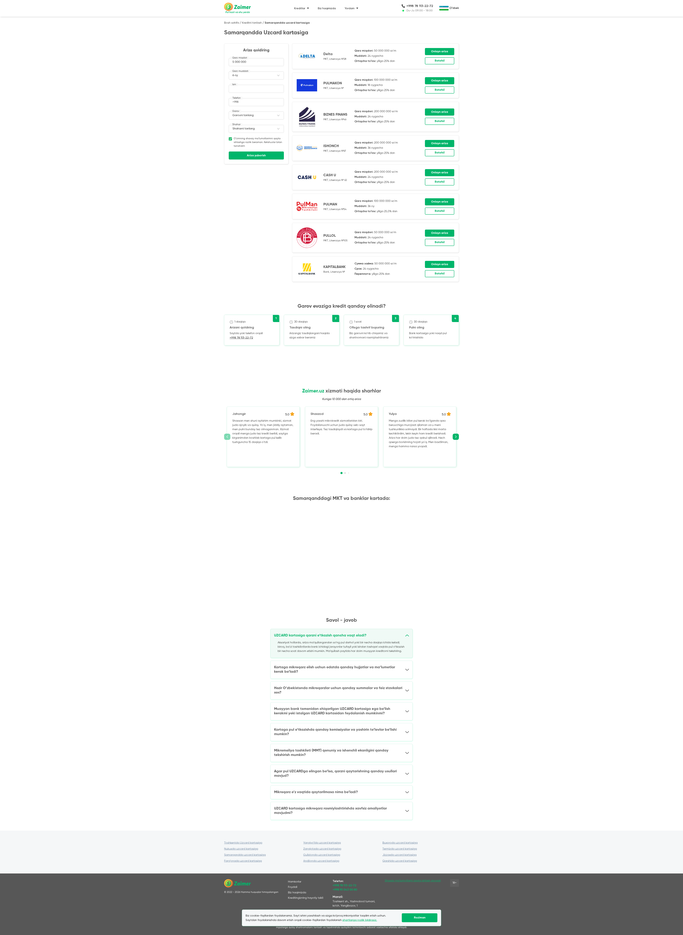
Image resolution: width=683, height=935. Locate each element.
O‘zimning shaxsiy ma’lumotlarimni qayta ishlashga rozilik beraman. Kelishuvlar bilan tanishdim (258, 142)
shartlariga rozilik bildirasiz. (359, 920)
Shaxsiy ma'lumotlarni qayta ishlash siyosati (413, 880)
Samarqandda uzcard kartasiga (245, 855)
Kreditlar (299, 8)
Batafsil (440, 60)
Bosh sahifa (231, 23)
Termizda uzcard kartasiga (399, 849)
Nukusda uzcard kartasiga (241, 849)
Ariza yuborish (256, 155)
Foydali (292, 887)
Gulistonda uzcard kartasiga (321, 855)
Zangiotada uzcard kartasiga (322, 849)
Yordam (349, 8)
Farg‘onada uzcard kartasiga (243, 861)
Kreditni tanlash (252, 23)
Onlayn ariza (439, 51)
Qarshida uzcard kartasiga (399, 861)
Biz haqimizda (327, 8)
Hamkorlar (294, 881)
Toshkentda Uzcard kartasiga (243, 842)
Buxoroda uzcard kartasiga (400, 842)
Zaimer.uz (313, 391)
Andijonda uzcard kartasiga (321, 861)
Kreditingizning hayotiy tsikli (305, 898)
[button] (341, 473)
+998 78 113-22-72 (419, 6)
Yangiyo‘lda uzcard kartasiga (322, 842)
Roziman (419, 917)
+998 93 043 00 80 (345, 889)
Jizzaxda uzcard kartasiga (399, 855)
